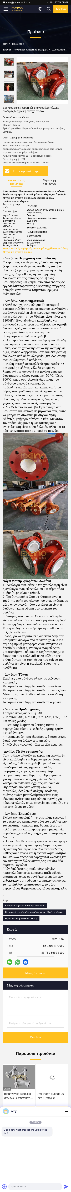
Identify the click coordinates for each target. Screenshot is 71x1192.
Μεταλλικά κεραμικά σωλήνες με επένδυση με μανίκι (51, 1096)
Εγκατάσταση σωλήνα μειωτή (21, 918)
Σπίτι (5, 43)
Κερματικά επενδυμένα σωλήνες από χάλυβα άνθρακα (34, 912)
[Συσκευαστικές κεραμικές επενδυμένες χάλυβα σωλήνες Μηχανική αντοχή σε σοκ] (42, 80)
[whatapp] (17, 962)
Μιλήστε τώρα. (35, 973)
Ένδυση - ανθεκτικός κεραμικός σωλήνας (25, 49)
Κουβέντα (61, 9)
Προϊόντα (17, 43)
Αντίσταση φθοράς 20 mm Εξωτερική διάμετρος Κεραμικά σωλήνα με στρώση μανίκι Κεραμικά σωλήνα (17, 1096)
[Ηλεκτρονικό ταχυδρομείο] (25, 962)
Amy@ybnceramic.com (18, 2)
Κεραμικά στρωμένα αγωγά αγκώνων (25, 905)
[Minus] (66, 1111)
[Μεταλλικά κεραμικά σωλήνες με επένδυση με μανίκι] (52, 1077)
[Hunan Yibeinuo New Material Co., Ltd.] (17, 9)
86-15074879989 (58, 2)
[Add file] (4, 1186)
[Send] (66, 1186)
